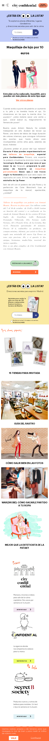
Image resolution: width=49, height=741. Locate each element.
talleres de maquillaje (21, 154)
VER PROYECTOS (22, 661)
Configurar (36, 738)
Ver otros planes (24, 100)
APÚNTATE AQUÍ (22, 609)
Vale (13, 738)
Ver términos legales (19, 39)
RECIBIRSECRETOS (43, 5)
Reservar (17, 272)
